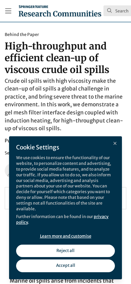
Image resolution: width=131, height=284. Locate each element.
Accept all (65, 265)
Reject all (65, 250)
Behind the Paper (22, 34)
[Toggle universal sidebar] (8, 11)
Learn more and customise (65, 236)
